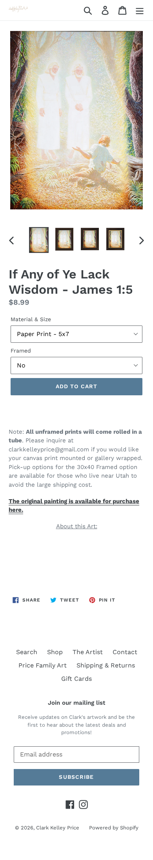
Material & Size (31, 319)
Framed (21, 350)
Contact (125, 652)
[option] (39, 240)
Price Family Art (42, 665)
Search (26, 652)
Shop (55, 652)
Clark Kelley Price (57, 828)
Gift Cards (76, 678)
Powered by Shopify (113, 828)
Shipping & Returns (105, 665)
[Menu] (139, 10)
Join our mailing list (76, 702)
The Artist (88, 652)
